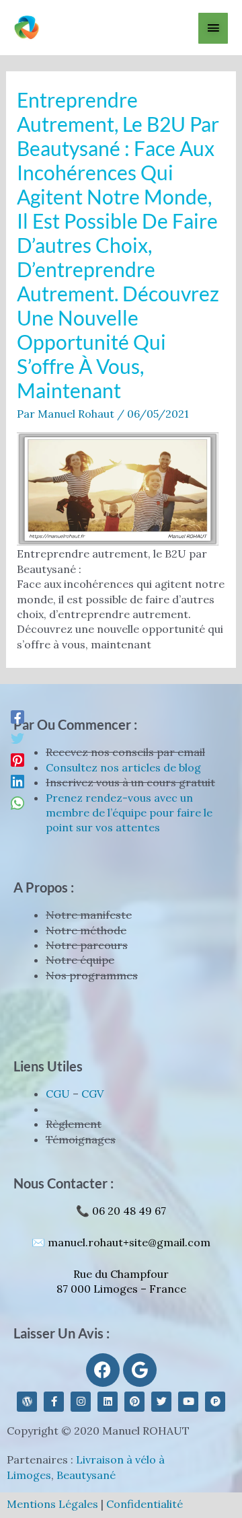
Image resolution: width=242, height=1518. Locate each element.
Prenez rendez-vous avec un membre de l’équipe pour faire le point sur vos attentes (129, 813)
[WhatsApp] (17, 802)
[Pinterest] (17, 759)
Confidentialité (144, 1504)
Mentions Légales (52, 1504)
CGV (92, 1093)
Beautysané (86, 1475)
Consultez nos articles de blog (123, 767)
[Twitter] (17, 737)
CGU (58, 1093)
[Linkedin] (17, 780)
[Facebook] (17, 716)
